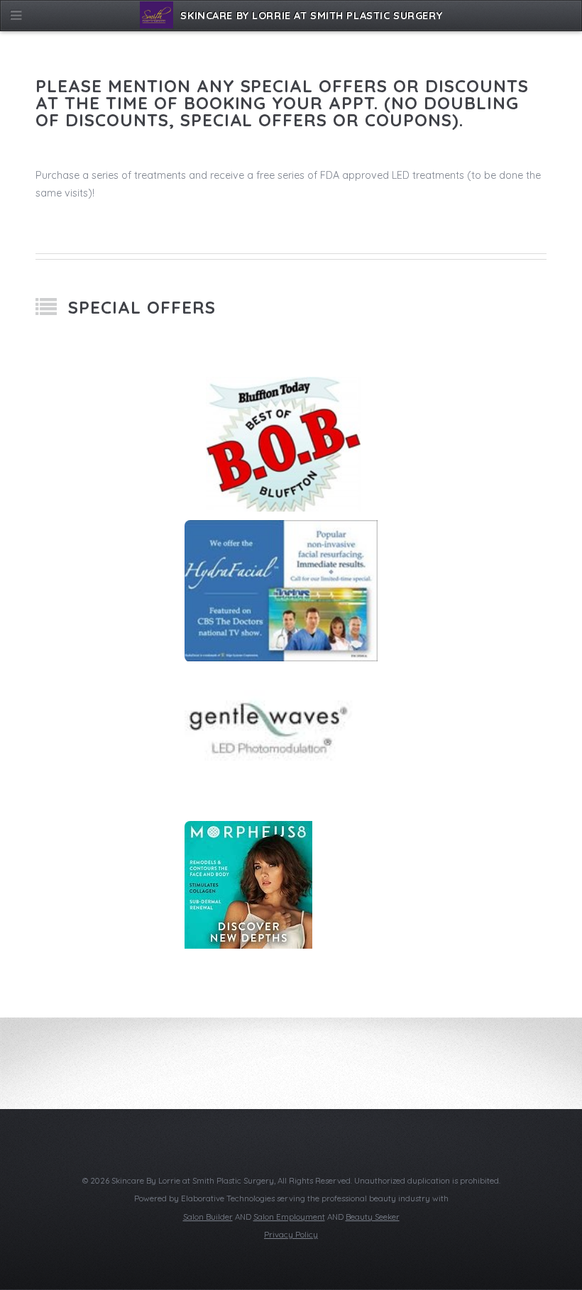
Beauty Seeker (373, 1217)
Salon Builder (208, 1217)
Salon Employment (289, 1217)
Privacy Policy (291, 1235)
